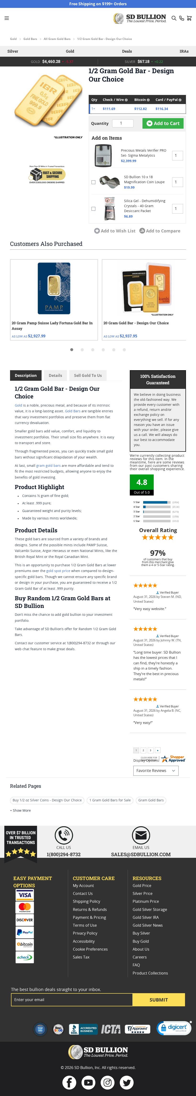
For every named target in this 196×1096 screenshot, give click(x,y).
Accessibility (84, 941)
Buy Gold (141, 941)
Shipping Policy (86, 901)
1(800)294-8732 (64, 854)
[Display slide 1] (71, 349)
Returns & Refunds (90, 910)
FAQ (136, 965)
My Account (83, 886)
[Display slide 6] (124, 349)
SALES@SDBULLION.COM (141, 854)
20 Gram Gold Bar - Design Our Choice (136, 322)
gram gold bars (48, 466)
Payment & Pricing (89, 918)
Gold (13, 39)
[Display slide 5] (114, 349)
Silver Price (142, 894)
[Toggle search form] (174, 18)
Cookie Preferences (90, 949)
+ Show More (20, 810)
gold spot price (58, 571)
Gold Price (142, 886)
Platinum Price (146, 901)
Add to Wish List (118, 231)
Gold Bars (30, 39)
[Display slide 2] (82, 349)
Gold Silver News (148, 925)
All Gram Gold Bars (57, 39)
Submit (159, 1000)
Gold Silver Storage (150, 910)
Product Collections (150, 973)
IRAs (184, 51)
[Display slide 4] (103, 349)
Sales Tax (81, 957)
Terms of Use (85, 925)
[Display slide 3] (92, 349)
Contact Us (83, 894)
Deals (127, 51)
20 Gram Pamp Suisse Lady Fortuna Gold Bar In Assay (52, 325)
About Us (141, 949)
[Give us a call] (182, 18)
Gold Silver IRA (146, 918)
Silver (12, 51)
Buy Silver (141, 933)
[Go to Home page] (140, 18)
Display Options (146, 760)
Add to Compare (163, 231)
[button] (47, 103)
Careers (140, 957)
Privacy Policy (85, 933)
